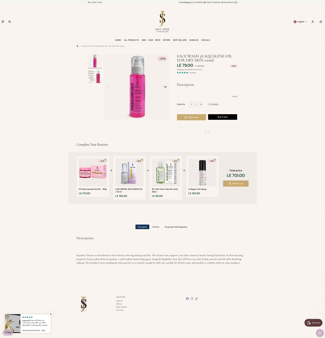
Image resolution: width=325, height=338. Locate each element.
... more (234, 96)
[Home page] (77, 46)
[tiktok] (196, 298)
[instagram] (192, 298)
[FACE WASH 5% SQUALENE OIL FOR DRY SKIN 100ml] (95, 61)
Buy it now (223, 117)
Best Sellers (121, 307)
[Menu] (3, 21)
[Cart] (320, 22)
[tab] (142, 227)
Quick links (120, 297)
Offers (119, 304)
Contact (120, 310)
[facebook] (187, 298)
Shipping (180, 69)
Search (119, 301)
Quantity (181, 104)
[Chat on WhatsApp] (320, 333)
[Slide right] (165, 87)
